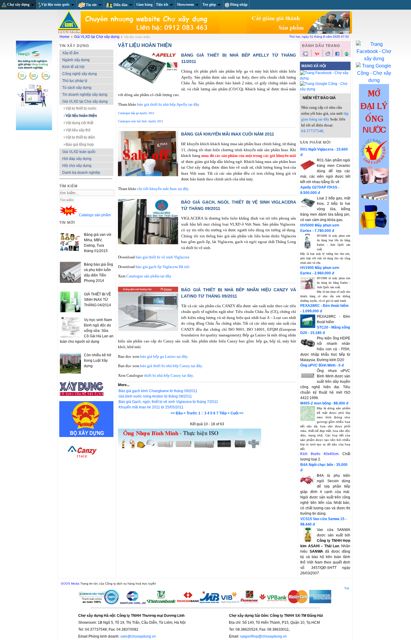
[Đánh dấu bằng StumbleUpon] (346, 55)
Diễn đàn (120, 5)
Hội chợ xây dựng (76, 166)
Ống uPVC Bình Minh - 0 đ (322, 365)
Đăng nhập (239, 4)
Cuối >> (236, 413)
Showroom (185, 4)
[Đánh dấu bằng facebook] (337, 55)
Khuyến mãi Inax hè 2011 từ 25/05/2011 (151, 407)
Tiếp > (224, 413)
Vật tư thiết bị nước (81, 108)
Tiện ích (162, 4)
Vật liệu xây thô (78, 130)
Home (65, 37)
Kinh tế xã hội (73, 67)
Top (346, 588)
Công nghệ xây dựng (79, 74)
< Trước (190, 413)
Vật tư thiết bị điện (80, 137)
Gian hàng (144, 4)
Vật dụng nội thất (79, 123)
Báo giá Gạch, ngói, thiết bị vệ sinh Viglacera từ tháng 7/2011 (168, 402)
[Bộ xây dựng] (86, 436)
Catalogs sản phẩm (95, 215)
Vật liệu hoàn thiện (81, 116)
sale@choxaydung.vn (138, 636)
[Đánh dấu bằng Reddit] (327, 55)
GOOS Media (70, 583)
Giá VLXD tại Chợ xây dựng (96, 37)
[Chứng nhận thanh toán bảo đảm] (205, 603)
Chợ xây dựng (18, 4)
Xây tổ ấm (70, 53)
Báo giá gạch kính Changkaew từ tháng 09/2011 (158, 391)
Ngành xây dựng (76, 60)
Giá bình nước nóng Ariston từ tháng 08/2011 (155, 396)
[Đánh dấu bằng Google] (305, 56)
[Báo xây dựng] (81, 398)
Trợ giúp (209, 4)
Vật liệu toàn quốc (55, 4)
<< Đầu (177, 413)
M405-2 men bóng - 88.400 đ (324, 403)
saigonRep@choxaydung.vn (263, 636)
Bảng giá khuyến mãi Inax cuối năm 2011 (227, 134)
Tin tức (91, 5)
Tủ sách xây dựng (76, 88)
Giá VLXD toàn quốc (79, 152)
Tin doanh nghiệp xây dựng (84, 94)
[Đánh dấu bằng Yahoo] (317, 56)
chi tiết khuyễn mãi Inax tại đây (163, 188)
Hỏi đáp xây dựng (76, 159)
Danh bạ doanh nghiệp (81, 172)
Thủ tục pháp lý (74, 81)
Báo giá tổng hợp (80, 144)
